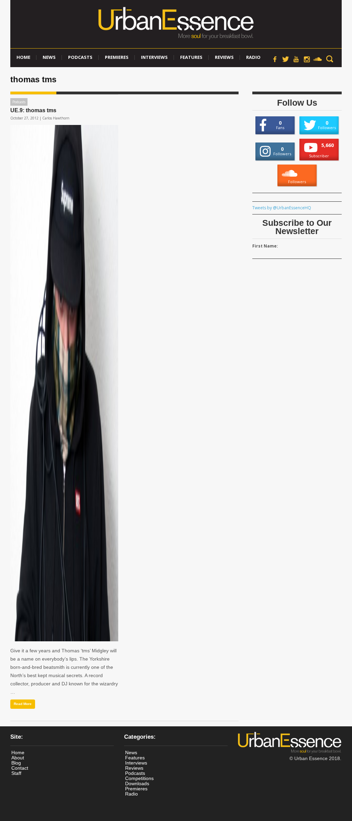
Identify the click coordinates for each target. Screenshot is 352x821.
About (17, 757)
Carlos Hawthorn (55, 118)
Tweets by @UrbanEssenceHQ (281, 208)
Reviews (224, 57)
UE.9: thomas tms (33, 110)
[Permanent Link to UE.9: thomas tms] (64, 383)
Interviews (154, 57)
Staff (16, 773)
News (49, 57)
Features (191, 57)
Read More (23, 704)
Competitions (139, 778)
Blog (16, 763)
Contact (19, 768)
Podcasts (80, 57)
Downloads (137, 783)
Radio (253, 57)
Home (23, 57)
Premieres (117, 57)
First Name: (265, 246)
